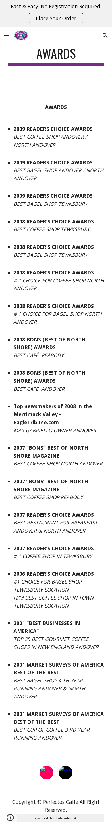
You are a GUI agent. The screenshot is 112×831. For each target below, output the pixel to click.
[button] (7, 35)
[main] (56, 56)
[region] (56, 13)
